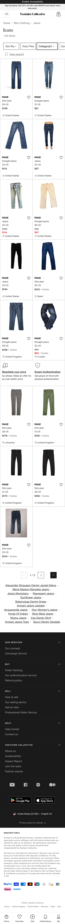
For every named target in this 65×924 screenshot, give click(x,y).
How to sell (11, 697)
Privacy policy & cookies (31, 822)
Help (8, 723)
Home (6, 23)
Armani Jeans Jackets (31, 606)
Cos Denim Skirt (41, 618)
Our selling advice (15, 702)
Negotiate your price (14, 372)
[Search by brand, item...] (6, 14)
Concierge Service (16, 653)
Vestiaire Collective (19, 745)
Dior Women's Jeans (44, 610)
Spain (52, 906)
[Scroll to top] (53, 575)
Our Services (13, 642)
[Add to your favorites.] (29, 97)
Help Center (12, 729)
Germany (44, 906)
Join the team (13, 766)
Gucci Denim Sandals (46, 622)
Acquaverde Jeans (15, 610)
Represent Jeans (43, 594)
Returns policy (13, 680)
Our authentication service (21, 675)
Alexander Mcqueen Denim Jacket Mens (30, 585)
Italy (59, 906)
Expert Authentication (48, 372)
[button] (58, 14)
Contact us (11, 734)
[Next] (41, 575)
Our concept (12, 648)
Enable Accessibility (32, 1)
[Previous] (24, 575)
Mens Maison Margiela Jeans (30, 589)
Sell (8, 691)
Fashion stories (14, 771)
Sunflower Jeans (30, 598)
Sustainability (13, 756)
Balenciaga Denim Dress (30, 602)
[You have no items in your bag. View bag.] (58, 14)
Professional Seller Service (21, 712)
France (7, 906)
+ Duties (44, 289)
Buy (7, 664)
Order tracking (13, 670)
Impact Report (13, 761)
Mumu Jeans (18, 618)
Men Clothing (22, 23)
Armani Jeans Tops (17, 622)
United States (33, 906)
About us (10, 751)
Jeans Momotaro (18, 594)
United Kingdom (18, 906)
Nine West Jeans (42, 614)
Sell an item (12, 707)
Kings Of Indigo (18, 614)
